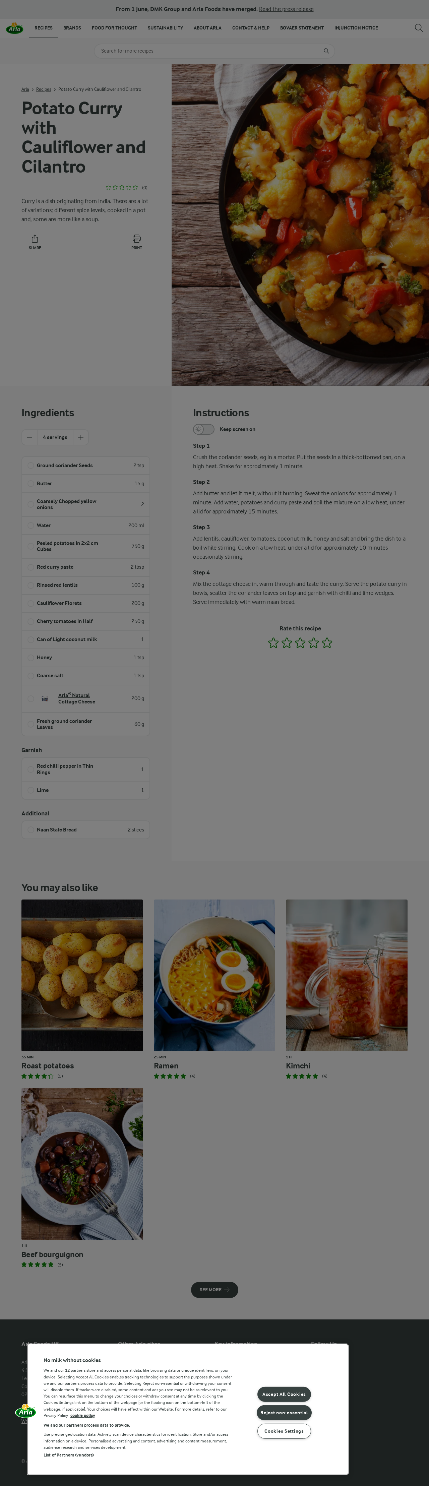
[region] (188, 1409)
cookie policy (82, 1415)
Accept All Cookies (284, 1394)
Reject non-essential (284, 1413)
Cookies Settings (284, 1431)
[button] (26, 1413)
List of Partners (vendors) (69, 1455)
